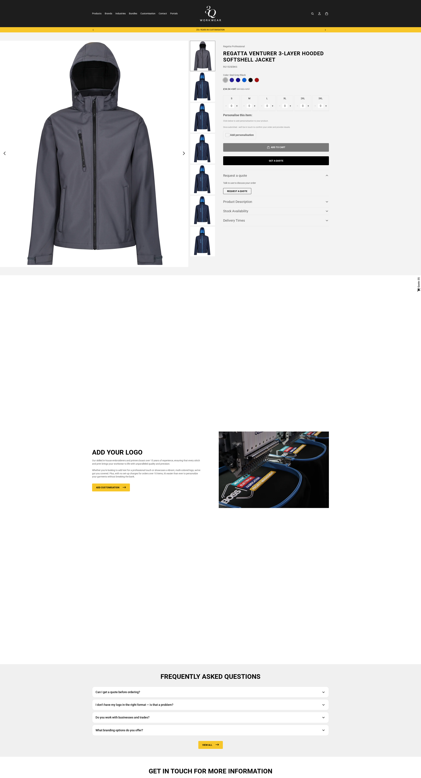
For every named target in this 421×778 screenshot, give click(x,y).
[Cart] (326, 13)
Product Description (237, 202)
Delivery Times (234, 220)
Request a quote (235, 176)
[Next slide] (325, 29)
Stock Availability (235, 211)
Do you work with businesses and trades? (122, 717)
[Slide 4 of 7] (202, 149)
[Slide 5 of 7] (202, 179)
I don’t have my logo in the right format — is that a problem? (134, 704)
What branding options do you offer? (119, 730)
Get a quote (276, 160)
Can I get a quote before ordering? (118, 692)
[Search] (312, 13)
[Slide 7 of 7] (202, 241)
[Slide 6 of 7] (202, 210)
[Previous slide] (93, 29)
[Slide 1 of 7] (202, 56)
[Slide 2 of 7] (202, 87)
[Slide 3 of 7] (202, 118)
